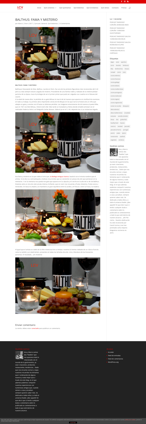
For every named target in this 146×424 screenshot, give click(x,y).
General (44, 23)
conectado (35, 328)
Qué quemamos (65, 8)
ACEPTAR (73, 422)
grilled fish (123, 119)
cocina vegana (115, 99)
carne (119, 72)
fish (117, 119)
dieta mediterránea (116, 113)
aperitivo (123, 62)
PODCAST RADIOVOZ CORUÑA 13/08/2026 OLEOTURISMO (117, 30)
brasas (127, 69)
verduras (121, 140)
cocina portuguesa (116, 92)
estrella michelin (123, 116)
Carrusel (37, 23)
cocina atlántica (115, 75)
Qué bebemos (79, 8)
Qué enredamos (92, 8)
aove (117, 62)
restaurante (114, 136)
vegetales (114, 140)
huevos (122, 123)
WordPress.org (113, 362)
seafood (122, 136)
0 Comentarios (65, 23)
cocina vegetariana (116, 102)
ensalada (127, 113)
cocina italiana (115, 86)
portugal (125, 130)
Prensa (123, 8)
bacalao (118, 65)
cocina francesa (115, 79)
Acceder (111, 352)
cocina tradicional (116, 96)
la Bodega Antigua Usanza (59, 176)
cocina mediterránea (117, 89)
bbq (112, 69)
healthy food (114, 123)
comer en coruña (116, 106)
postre (113, 133)
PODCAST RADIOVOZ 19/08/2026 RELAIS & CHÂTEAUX (117, 50)
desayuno (126, 106)
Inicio (39, 8)
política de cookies (130, 419)
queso (124, 133)
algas (112, 62)
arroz (112, 65)
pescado (127, 126)
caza (124, 72)
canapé (113, 72)
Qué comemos (49, 8)
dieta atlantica (115, 109)
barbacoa (126, 65)
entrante (113, 116)
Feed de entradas (114, 355)
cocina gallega (115, 82)
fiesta (112, 119)
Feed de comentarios (115, 359)
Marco (20, 23)
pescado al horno (116, 130)
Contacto (115, 8)
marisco (113, 126)
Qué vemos (105, 8)
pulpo (118, 133)
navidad (120, 126)
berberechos (119, 69)
